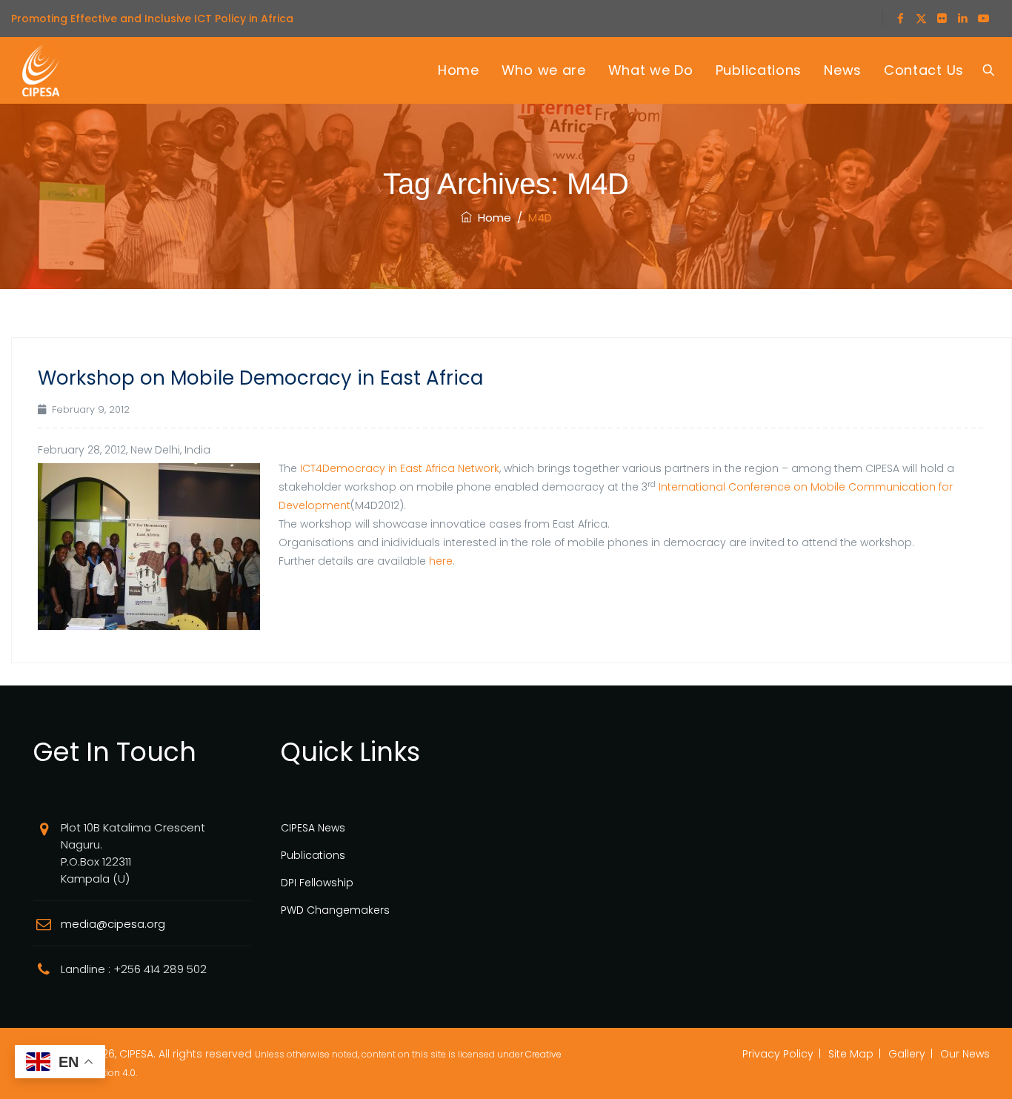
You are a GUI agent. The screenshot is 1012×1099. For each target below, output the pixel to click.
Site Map (850, 1053)
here (441, 561)
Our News (965, 1053)
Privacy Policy (777, 1053)
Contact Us (924, 70)
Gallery (906, 1053)
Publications (759, 70)
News (843, 70)
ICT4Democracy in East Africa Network (399, 468)
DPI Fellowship (317, 882)
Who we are (544, 70)
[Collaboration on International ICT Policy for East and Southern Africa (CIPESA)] (40, 70)
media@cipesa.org (113, 924)
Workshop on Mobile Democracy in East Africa (260, 378)
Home (458, 70)
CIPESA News (313, 827)
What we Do (650, 70)
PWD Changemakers (335, 910)
